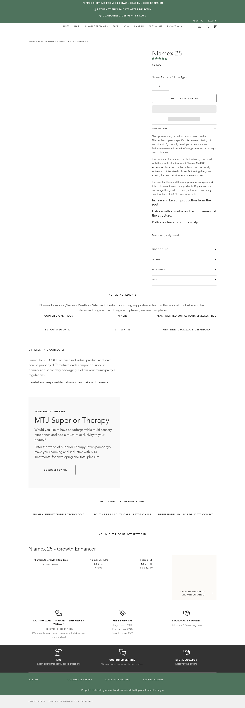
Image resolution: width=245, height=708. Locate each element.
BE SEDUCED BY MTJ (55, 470)
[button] (66, 26)
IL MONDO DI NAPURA (79, 679)
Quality (157, 259)
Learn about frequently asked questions (58, 664)
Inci (154, 279)
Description (159, 128)
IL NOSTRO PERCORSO (117, 679)
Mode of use (160, 249)
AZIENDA (33, 679)
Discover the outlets (186, 664)
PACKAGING (158, 269)
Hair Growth (46, 41)
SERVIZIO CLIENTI (153, 679)
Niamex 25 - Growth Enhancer (62, 549)
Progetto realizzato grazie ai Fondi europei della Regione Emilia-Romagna (122, 690)
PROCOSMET (35, 701)
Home (31, 41)
